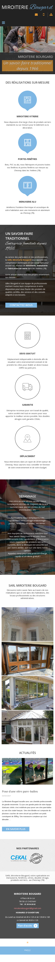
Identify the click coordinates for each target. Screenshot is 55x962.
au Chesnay (25, 215)
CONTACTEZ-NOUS (21, 307)
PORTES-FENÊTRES (27, 160)
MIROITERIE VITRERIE (27, 118)
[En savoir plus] (27, 773)
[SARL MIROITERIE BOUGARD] (27, 7)
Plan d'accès (25, 927)
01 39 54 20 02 (43, 15)
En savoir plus (15, 830)
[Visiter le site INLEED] (27, 952)
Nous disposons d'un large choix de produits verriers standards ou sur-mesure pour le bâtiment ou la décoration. (27, 127)
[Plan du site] (50, 15)
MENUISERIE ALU (27, 203)
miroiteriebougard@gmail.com (35, 15)
